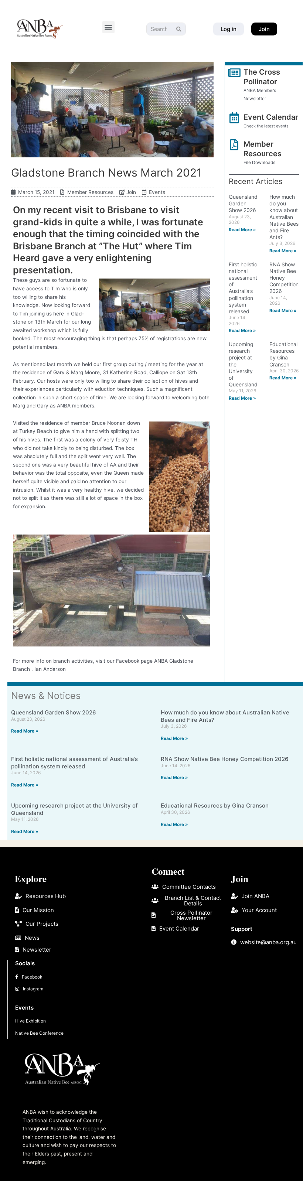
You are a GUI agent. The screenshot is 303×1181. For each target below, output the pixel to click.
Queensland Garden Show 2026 (243, 203)
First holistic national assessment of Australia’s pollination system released (243, 287)
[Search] (179, 29)
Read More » (242, 229)
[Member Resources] (234, 144)
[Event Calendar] (234, 117)
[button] (108, 27)
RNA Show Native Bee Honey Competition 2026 (284, 277)
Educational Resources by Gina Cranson (283, 354)
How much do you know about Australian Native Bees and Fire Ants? (284, 217)
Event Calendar (271, 117)
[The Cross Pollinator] (234, 72)
